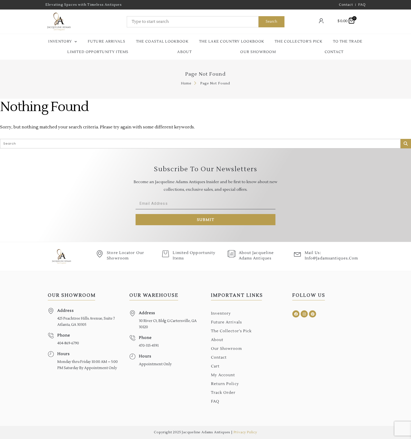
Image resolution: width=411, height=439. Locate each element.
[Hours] (51, 354)
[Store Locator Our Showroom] (99, 253)
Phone (63, 335)
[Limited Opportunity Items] (165, 253)
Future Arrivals (107, 41)
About (184, 52)
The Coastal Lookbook (162, 41)
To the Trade (348, 41)
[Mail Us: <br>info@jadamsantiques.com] (297, 253)
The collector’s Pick (298, 41)
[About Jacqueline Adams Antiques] (231, 253)
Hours (63, 353)
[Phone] (51, 336)
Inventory (60, 41)
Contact (334, 52)
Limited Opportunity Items (98, 52)
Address (65, 310)
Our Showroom (258, 52)
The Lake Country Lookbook (231, 41)
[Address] (51, 311)
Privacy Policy (245, 432)
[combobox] (193, 21)
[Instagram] (304, 313)
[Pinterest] (312, 313)
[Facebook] (295, 313)
